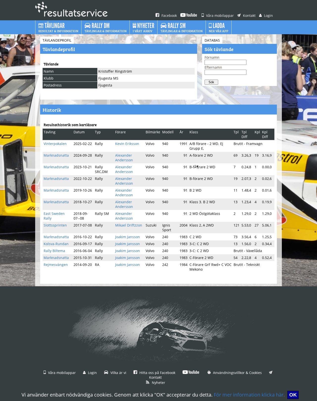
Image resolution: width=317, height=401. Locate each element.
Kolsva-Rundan (56, 243)
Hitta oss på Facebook (156, 372)
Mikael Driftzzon (128, 225)
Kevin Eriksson (127, 143)
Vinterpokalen (55, 143)
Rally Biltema (54, 250)
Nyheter (158, 382)
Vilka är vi (117, 372)
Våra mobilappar (219, 15)
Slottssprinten (55, 225)
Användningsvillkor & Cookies (237, 372)
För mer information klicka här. (249, 394)
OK (293, 395)
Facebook (168, 15)
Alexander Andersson (124, 157)
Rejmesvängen (56, 264)
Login (268, 15)
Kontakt (249, 15)
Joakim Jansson (127, 236)
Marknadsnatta (56, 155)
